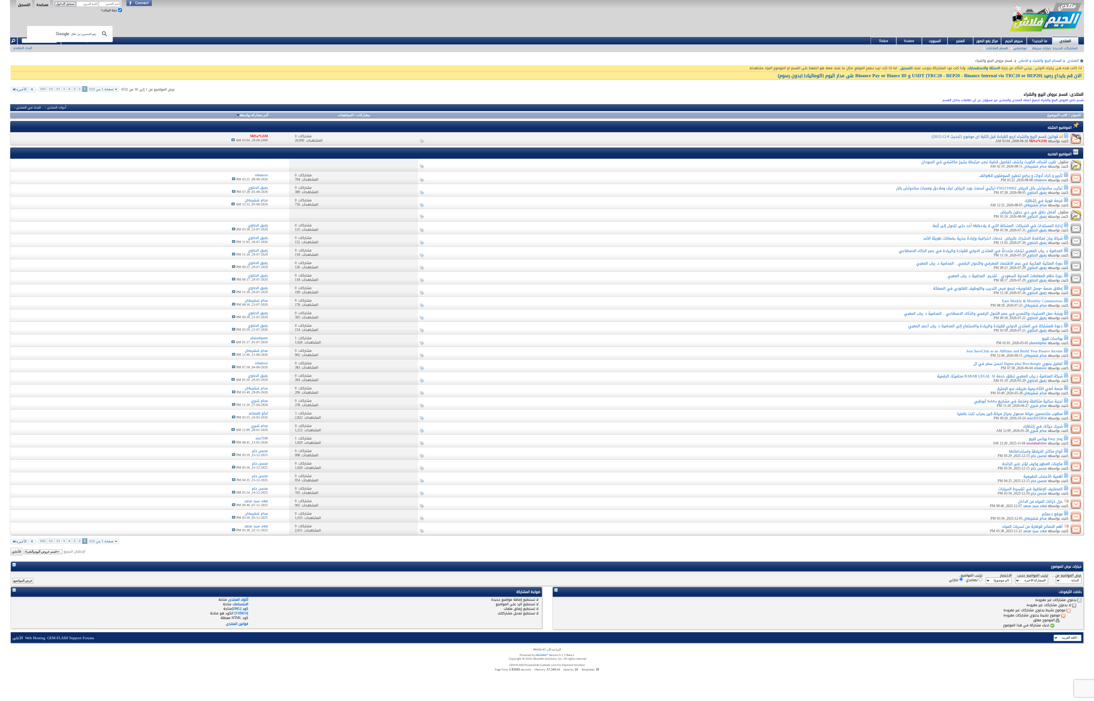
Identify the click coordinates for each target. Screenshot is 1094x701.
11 (58, 89)
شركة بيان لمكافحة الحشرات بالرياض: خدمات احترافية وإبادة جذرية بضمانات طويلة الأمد (993, 238)
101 (43, 89)
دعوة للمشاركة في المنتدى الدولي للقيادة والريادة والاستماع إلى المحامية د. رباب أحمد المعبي (985, 326)
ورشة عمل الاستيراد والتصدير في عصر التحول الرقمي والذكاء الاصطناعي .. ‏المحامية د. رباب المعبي (983, 313)
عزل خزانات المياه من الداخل (1040, 501)
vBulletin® (541, 655)
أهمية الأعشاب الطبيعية (1043, 476)
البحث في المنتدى (28, 107)
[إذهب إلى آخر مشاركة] (233, 140)
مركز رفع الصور (987, 41)
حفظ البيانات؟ (109, 10)
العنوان (1076, 115)
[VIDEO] (241, 613)
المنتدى (1065, 41)
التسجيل (24, 4)
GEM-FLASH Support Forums (70, 637)
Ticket (883, 41)
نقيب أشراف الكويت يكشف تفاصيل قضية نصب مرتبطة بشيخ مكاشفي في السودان (988, 161)
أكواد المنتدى (238, 599)
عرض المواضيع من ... (1066, 575)
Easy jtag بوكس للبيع (1046, 438)
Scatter (909, 41)
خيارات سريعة (1041, 48)
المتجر (960, 41)
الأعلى (16, 552)
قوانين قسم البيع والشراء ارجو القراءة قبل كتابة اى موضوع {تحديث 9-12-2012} (994, 136)
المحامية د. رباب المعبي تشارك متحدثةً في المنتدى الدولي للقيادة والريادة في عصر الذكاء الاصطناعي (981, 250)
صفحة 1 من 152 (101, 89)
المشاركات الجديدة (1065, 48)
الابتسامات (240, 604)
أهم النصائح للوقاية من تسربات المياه (1032, 526)
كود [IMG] (240, 609)
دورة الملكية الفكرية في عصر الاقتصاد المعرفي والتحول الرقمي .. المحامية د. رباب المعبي (989, 263)
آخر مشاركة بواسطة (254, 115)
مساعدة (42, 4)
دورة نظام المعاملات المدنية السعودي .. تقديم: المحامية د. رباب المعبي (1005, 275)
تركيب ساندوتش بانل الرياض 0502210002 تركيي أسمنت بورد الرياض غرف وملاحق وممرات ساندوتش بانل (979, 188)
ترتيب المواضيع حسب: (1032, 575)
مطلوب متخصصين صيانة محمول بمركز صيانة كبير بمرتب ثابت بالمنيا (1010, 413)
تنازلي (954, 579)
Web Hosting (35, 637)
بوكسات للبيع (1052, 338)
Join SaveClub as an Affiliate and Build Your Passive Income (1014, 351)
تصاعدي (972, 579)
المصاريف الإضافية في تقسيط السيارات (1030, 488)
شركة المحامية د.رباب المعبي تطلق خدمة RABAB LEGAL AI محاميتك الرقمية (1000, 376)
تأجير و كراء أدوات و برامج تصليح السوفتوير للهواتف (1021, 175)
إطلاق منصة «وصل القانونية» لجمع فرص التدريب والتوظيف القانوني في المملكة (998, 288)
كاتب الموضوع (1057, 115)
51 (51, 89)
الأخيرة (21, 89)
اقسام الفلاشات (997, 48)
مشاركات (363, 115)
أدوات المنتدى (56, 107)
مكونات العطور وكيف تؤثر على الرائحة (1032, 463)
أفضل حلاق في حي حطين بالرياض (1028, 212)
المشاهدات (345, 115)
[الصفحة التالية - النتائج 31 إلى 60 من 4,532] (32, 89)
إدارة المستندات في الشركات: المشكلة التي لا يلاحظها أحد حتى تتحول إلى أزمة (997, 225)
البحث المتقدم (22, 48)
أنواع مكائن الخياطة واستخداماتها (1036, 451)
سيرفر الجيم (1014, 41)
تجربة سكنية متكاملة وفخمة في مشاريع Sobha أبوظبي (1018, 401)
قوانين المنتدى (237, 624)
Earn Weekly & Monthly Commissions (1032, 300)
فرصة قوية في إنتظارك (1043, 200)
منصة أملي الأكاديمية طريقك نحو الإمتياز (1030, 388)
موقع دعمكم (1052, 514)
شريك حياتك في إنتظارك (1043, 426)
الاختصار (1006, 575)
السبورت (935, 41)
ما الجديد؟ (1039, 41)
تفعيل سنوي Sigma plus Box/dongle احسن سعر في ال (1018, 363)
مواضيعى (1019, 48)
